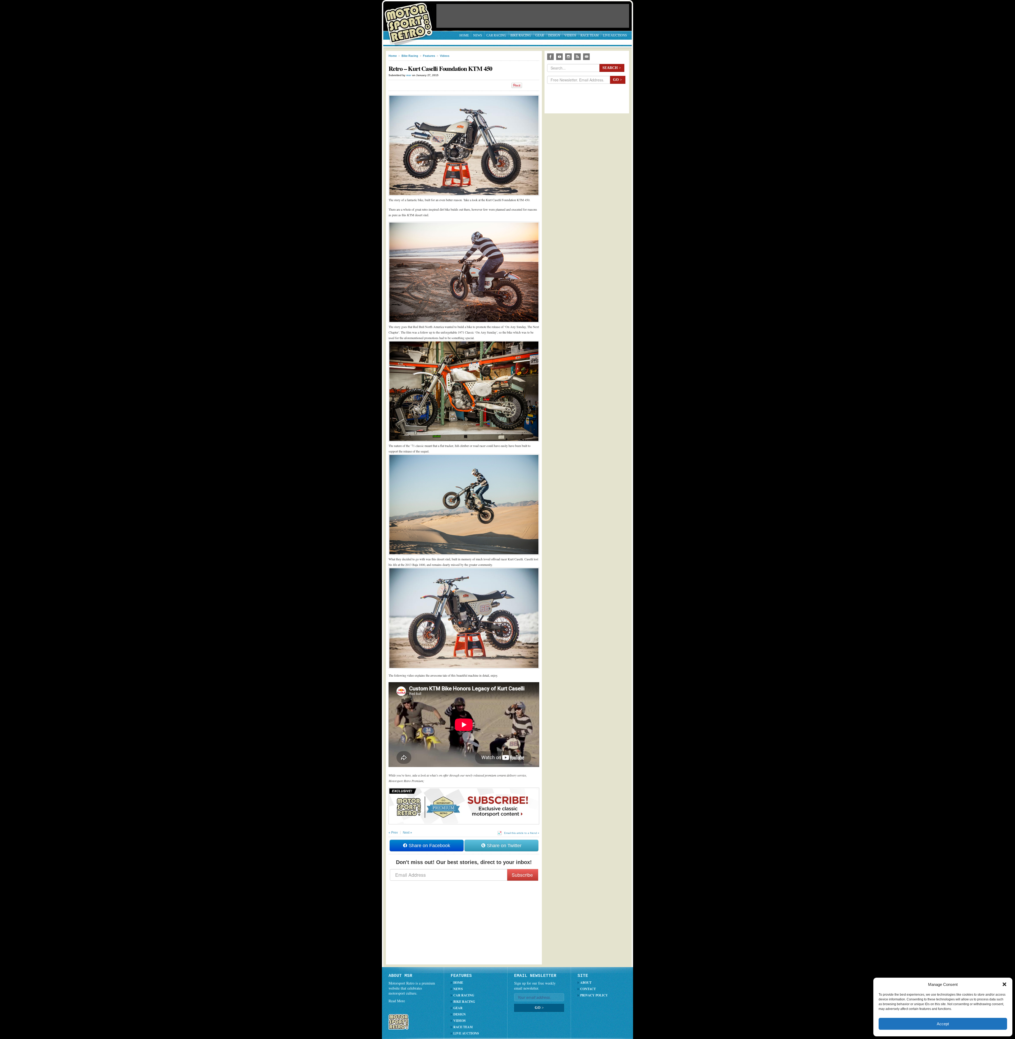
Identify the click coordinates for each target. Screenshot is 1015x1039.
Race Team (589, 35)
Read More (397, 1000)
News (477, 35)
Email (586, 56)
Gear (539, 35)
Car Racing (496, 35)
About (586, 982)
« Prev (393, 832)
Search (611, 68)
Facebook (550, 56)
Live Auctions (615, 35)
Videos (570, 35)
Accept (943, 1024)
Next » (407, 832)
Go (617, 80)
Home (464, 35)
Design (554, 35)
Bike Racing (520, 35)
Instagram (568, 56)
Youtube (559, 56)
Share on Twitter (504, 845)
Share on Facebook (428, 845)
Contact (588, 989)
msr (408, 75)
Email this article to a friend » (521, 833)
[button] (1004, 984)
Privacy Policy (594, 995)
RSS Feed (577, 56)
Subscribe (522, 874)
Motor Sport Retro (411, 19)
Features (429, 55)
